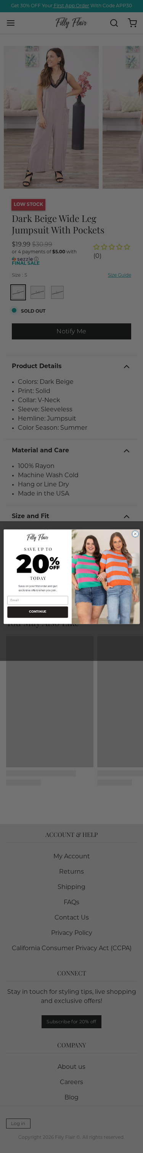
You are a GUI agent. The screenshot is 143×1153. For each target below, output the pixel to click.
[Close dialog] (135, 534)
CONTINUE (37, 611)
